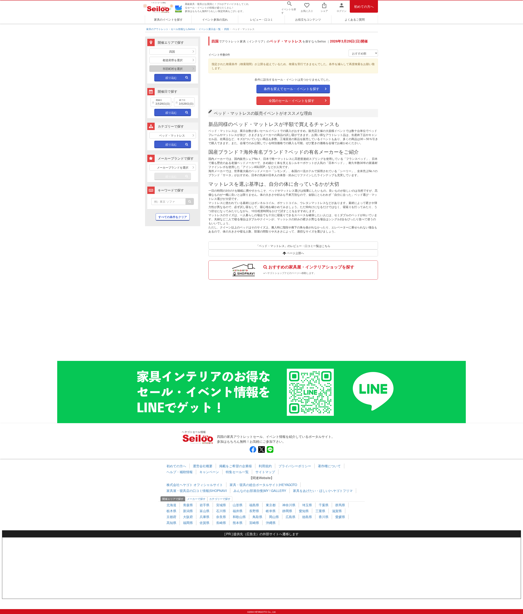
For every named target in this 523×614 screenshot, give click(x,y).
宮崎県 (254, 522)
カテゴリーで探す (219, 499)
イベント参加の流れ (215, 19)
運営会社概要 (202, 466)
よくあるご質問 (355, 19)
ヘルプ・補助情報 (180, 471)
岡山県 (274, 516)
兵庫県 (204, 516)
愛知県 (304, 510)
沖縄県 (271, 522)
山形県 (238, 505)
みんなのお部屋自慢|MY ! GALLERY (260, 490)
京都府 (171, 516)
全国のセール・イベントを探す (291, 100)
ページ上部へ (295, 253)
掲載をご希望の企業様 (235, 466)
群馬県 (340, 505)
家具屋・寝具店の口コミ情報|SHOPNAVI (197, 490)
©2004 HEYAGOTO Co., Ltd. (261, 611)
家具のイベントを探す (168, 19)
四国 (226, 29)
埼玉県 (307, 505)
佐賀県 (204, 522)
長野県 (254, 510)
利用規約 (265, 466)
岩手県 (204, 505)
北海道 (171, 505)
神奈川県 (288, 505)
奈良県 (221, 516)
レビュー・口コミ (261, 19)
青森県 (188, 505)
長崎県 (221, 522)
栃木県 (171, 510)
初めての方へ (364, 6)
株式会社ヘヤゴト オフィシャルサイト (195, 484)
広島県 (290, 516)
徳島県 (307, 516)
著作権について (329, 466)
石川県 (221, 510)
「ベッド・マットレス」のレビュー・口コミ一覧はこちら (293, 246)
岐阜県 (271, 510)
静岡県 (287, 510)
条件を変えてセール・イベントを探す (291, 88)
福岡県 (188, 522)
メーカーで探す (196, 499)
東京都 (271, 505)
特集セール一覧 (237, 471)
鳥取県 (257, 516)
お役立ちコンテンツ (308, 19)
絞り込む (171, 78)
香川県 (324, 516)
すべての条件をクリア (172, 217)
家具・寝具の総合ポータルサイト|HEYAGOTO (263, 484)
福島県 (254, 505)
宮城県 (221, 505)
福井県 (238, 510)
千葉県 (324, 505)
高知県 (171, 522)
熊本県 (238, 522)
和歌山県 (239, 516)
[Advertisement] (172, 295)
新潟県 (188, 510)
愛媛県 (340, 516)
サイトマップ (265, 471)
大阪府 (188, 516)
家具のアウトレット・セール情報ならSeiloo (170, 29)
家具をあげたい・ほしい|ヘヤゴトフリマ (323, 490)
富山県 (204, 510)
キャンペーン (209, 471)
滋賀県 (337, 510)
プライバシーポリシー (294, 466)
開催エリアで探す (172, 499)
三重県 (320, 510)
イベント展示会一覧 (210, 29)
